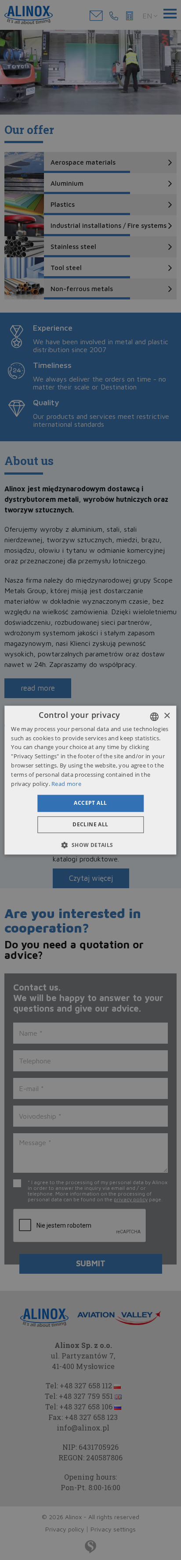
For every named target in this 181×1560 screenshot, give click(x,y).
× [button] (166, 716)
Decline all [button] (90, 824)
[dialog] (90, 780)
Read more (66, 784)
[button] (90, 844)
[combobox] (154, 716)
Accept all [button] (90, 803)
